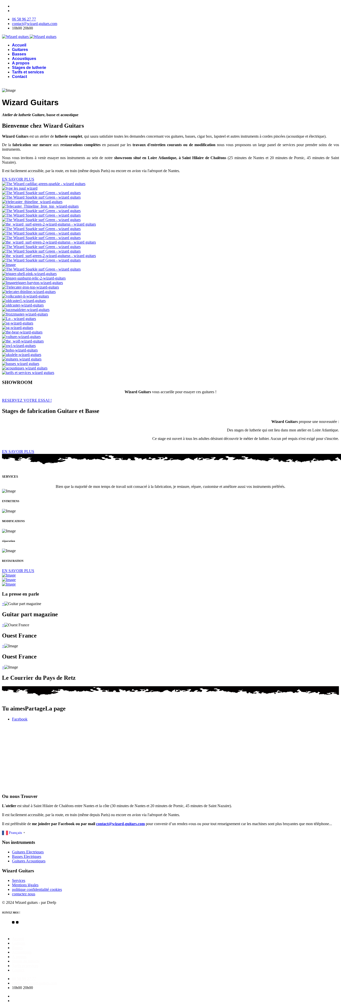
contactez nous (23, 894)
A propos (20, 63)
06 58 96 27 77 (24, 19)
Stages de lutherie (29, 67)
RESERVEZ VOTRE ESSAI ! (27, 400)
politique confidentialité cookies (37, 889)
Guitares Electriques (28, 852)
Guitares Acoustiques (28, 861)
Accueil (19, 45)
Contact (19, 76)
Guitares (20, 49)
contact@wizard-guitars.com (34, 23)
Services (18, 880)
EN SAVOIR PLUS (18, 179)
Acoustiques (24, 58)
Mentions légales (25, 885)
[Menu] (170, 85)
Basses (19, 54)
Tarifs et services (28, 72)
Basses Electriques (26, 856)
